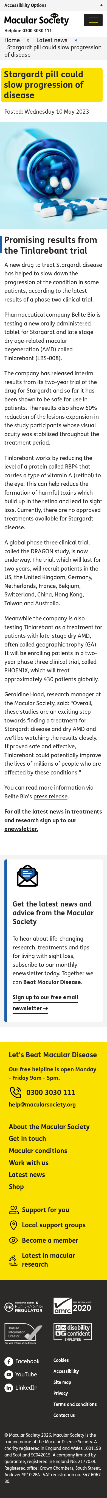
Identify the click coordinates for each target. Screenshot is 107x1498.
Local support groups (54, 1225)
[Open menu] (93, 20)
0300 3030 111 (37, 30)
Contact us (64, 1415)
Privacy (61, 1393)
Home (12, 40)
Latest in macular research (48, 1260)
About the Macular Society (49, 1127)
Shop (16, 1187)
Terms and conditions (75, 1404)
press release (50, 796)
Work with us (29, 1163)
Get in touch (27, 1139)
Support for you (45, 1210)
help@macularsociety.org (42, 1104)
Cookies (61, 1360)
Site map (62, 1382)
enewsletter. (21, 829)
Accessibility (66, 1371)
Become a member (50, 1241)
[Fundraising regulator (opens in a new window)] (29, 1305)
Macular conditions (38, 1151)
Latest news (51, 40)
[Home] (36, 24)
